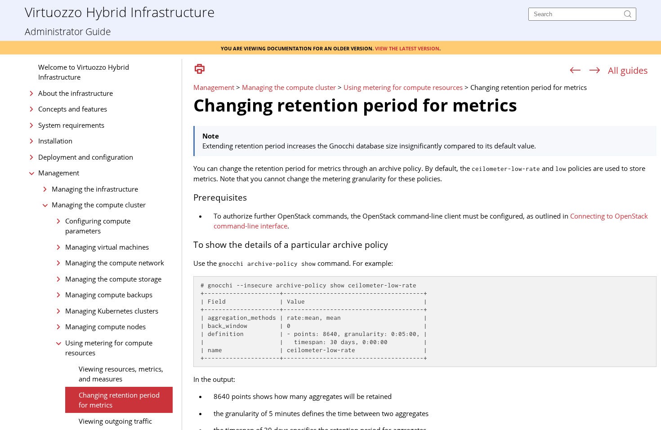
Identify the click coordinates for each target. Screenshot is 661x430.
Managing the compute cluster (99, 204)
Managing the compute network (114, 262)
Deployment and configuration (85, 156)
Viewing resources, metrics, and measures (121, 374)
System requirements (71, 125)
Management (58, 172)
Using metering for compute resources (108, 348)
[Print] (199, 69)
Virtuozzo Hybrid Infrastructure (119, 11)
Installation (55, 140)
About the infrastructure (75, 93)
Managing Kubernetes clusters (111, 310)
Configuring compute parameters (97, 226)
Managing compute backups (108, 294)
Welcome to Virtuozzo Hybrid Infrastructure (83, 72)
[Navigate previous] (575, 70)
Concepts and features (72, 108)
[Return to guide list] (628, 70)
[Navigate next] (594, 70)
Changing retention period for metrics (119, 400)
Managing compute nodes (105, 326)
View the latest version (407, 47)
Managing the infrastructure (95, 188)
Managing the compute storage (113, 278)
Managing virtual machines (107, 246)
